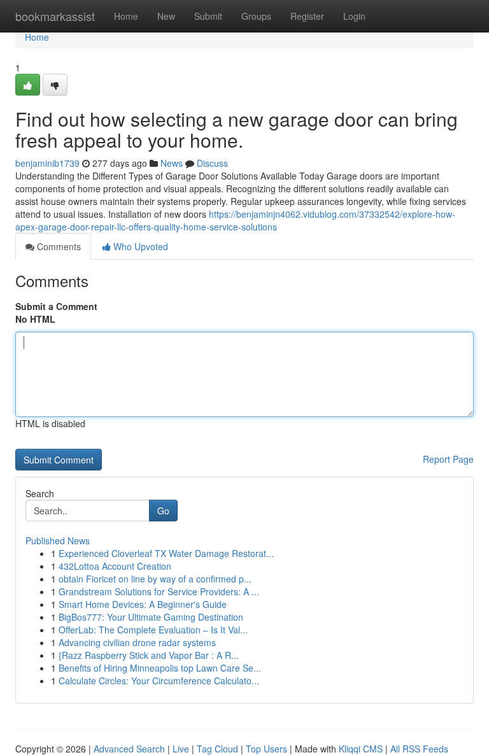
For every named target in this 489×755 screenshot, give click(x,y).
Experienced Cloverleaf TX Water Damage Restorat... (166, 553)
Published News (57, 540)
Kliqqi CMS (361, 748)
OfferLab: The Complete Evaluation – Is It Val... (153, 629)
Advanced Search (129, 748)
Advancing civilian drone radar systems (137, 642)
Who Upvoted (139, 246)
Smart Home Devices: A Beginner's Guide (143, 604)
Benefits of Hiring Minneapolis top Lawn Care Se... (160, 667)
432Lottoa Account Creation (115, 566)
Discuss (212, 163)
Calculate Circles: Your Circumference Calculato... (159, 680)
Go (163, 510)
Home (126, 16)
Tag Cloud (217, 748)
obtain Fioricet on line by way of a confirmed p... (155, 578)
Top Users (266, 748)
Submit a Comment (56, 306)
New (166, 16)
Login (354, 16)
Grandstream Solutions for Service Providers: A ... (159, 591)
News (171, 163)
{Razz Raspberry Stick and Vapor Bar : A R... (149, 655)
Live (181, 748)
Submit (208, 16)
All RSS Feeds (419, 748)
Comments (57, 246)
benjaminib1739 (47, 163)
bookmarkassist (55, 16)
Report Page (448, 459)
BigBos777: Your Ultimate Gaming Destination (151, 616)
